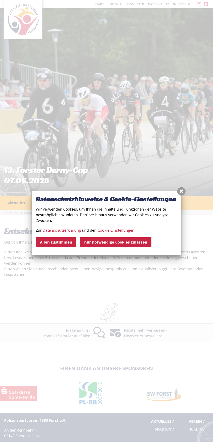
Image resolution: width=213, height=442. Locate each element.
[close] (181, 191)
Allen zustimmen (56, 242)
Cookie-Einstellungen (116, 230)
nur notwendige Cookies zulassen (115, 242)
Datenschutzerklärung (62, 230)
